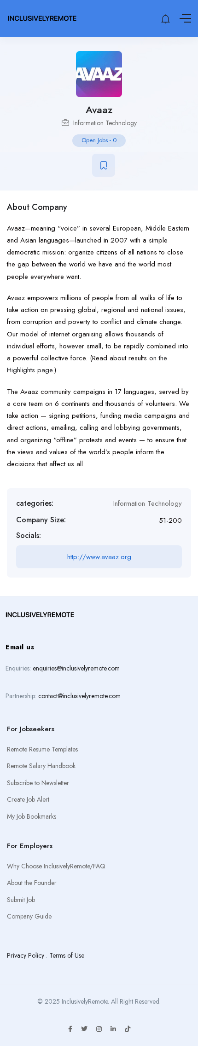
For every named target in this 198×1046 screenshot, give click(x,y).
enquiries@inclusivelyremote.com (76, 668)
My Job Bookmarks (31, 816)
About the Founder (32, 882)
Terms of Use (66, 955)
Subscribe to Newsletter (38, 782)
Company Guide (29, 916)
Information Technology (105, 122)
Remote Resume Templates (42, 749)
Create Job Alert (28, 799)
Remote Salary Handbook (41, 765)
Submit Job (21, 899)
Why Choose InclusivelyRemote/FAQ (56, 866)
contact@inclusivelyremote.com (79, 695)
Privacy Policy (25, 955)
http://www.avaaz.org (99, 557)
